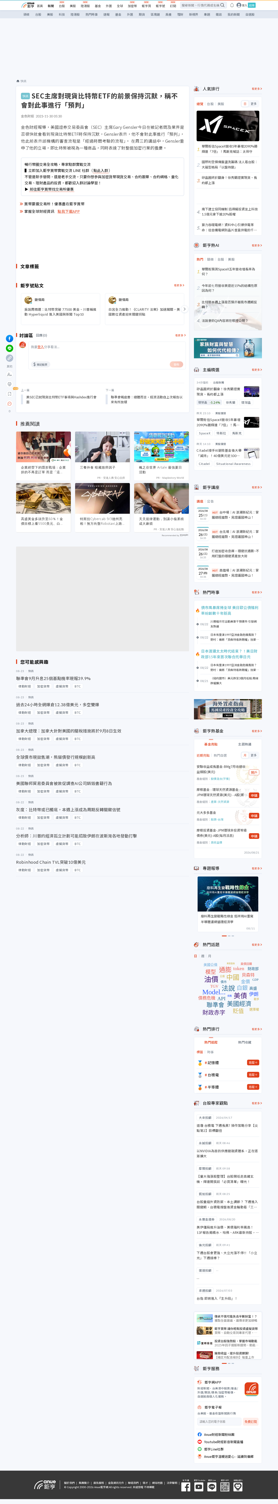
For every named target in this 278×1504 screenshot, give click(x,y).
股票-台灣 (217, 819)
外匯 (109, 6)
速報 (106, 14)
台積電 (213, 1074)
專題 (207, 14)
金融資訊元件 (116, 1483)
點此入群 (100, 170)
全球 (120, 6)
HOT (215, 512)
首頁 (40, 6)
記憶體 (213, 1062)
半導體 (213, 1087)
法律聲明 (172, 1483)
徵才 (145, 1483)
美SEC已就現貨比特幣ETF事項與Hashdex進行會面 (61, 399)
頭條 (26, 14)
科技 (62, 14)
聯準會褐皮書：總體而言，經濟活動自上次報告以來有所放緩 (147, 399)
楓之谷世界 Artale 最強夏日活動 (160, 469)
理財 (180, 14)
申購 (254, 795)
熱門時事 (91, 14)
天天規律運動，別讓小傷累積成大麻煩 (161, 521)
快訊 (23, 81)
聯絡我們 (133, 1483)
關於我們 (69, 1483)
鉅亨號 (160, 6)
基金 (98, 6)
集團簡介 (84, 1483)
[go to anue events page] (232, 5)
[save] (9, 394)
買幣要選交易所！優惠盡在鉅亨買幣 (54, 203)
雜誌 (219, 14)
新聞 (51, 6)
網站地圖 (157, 1483)
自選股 (250, 14)
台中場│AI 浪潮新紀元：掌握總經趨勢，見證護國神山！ (235, 515)
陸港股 (85, 6)
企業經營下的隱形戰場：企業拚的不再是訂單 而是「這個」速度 (43, 469)
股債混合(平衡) (220, 779)
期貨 (142, 14)
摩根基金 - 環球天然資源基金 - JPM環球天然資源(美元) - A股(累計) (220, 792)
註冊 (251, 5)
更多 (254, 103)
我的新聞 (234, 14)
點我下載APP (69, 211)
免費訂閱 (251, 1421)
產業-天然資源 (220, 802)
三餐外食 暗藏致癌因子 (98, 467)
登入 (244, 5)
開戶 (254, 772)
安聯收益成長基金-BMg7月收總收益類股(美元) (221, 769)
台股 (62, 6)
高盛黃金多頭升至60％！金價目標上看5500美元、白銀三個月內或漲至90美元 (42, 521)
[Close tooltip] (43, 403)
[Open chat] (9, 404)
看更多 (178, 285)
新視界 (193, 14)
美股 (73, 6)
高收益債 (216, 842)
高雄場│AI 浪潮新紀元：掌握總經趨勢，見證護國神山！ (235, 573)
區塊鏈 (155, 14)
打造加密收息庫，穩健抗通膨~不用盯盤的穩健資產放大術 (235, 553)
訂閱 (173, 6)
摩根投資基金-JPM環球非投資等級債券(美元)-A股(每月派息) (222, 833)
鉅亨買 (146, 6)
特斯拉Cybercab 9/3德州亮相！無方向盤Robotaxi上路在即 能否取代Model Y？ (101, 521)
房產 (168, 14)
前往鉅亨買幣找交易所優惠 (52, 189)
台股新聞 (218, 382)
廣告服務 (98, 1483)
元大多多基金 (206, 812)
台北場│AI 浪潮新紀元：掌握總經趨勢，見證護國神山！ (235, 534)
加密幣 (132, 6)
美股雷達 (220, 413)
